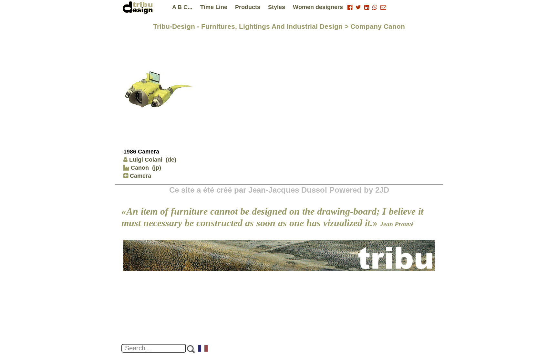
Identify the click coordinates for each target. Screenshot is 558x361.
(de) (171, 159)
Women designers (318, 7)
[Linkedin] (366, 7)
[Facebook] (349, 7)
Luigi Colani (145, 159)
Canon (139, 168)
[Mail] (383, 7)
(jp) (156, 168)
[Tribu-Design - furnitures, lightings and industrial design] (139, 7)
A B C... (182, 7)
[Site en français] (203, 349)
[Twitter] (358, 7)
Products (247, 7)
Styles (276, 7)
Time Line (213, 7)
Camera (139, 176)
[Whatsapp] (374, 7)
